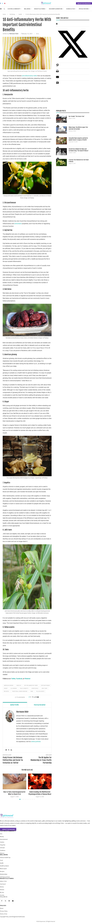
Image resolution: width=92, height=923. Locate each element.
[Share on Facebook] (32, 697)
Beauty (2, 836)
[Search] (4, 9)
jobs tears (44, 688)
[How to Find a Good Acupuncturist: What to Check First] (14, 781)
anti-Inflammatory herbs (31, 685)
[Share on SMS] (57, 84)
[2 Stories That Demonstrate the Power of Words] (61, 162)
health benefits (24, 688)
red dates (6, 691)
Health (20, 14)
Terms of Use (3, 913)
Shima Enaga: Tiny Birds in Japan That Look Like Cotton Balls (78, 128)
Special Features (84, 9)
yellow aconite (40, 691)
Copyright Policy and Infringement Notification (12, 916)
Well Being (27, 9)
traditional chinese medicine (19, 691)
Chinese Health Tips (5, 857)
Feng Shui (2, 844)
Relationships (3, 874)
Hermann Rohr (13, 34)
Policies (3, 905)
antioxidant (18, 223)
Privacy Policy (4, 911)
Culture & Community (14, 9)
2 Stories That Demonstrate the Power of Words (79, 160)
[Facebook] (0, 3)
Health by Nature (4, 865)
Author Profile (14, 705)
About (1, 908)
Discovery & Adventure (55, 9)
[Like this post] (30, 697)
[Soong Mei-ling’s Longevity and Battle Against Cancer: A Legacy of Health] (61, 140)
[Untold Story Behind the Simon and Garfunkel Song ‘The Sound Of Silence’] (61, 151)
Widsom (2, 853)
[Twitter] (2, 3)
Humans (2, 889)
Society (2, 895)
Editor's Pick (3, 881)
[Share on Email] (57, 78)
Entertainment (4, 839)
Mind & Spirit (3, 868)
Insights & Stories (39, 9)
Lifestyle (2, 847)
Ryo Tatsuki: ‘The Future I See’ (76, 116)
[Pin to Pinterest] (36, 697)
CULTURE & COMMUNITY (8, 831)
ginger (5, 688)
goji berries (14, 688)
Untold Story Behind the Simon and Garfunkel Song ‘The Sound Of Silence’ (78, 149)
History (2, 886)
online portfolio (36, 741)
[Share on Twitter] (34, 697)
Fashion (2, 842)
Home (4, 14)
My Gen (2, 892)
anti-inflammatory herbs (29, 76)
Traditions (2, 850)
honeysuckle (34, 688)
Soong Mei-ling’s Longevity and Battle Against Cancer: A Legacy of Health (78, 139)
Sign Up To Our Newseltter (84, 3)
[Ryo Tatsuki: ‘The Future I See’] (61, 119)
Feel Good (3, 884)
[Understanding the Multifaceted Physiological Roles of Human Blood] (40, 781)
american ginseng (8, 685)
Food (1, 860)
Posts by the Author (40, 705)
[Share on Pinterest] (57, 66)
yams (31, 691)
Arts (1, 833)
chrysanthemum (45, 685)
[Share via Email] (38, 697)
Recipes (2, 871)
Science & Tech (70, 9)
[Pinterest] (4, 3)
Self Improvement (5, 877)
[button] (5, 786)
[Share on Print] (57, 72)
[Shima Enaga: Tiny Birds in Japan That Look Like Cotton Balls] (61, 130)
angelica (18, 685)
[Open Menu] (1, 9)
